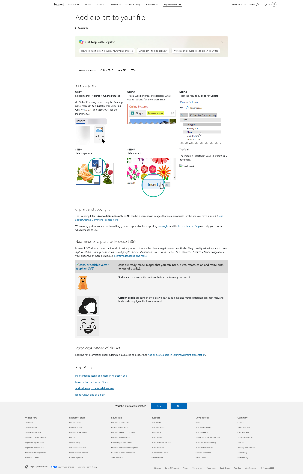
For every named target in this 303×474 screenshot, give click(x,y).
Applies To (83, 27)
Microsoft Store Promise (78, 452)
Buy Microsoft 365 (172, 4)
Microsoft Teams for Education (123, 432)
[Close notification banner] (222, 42)
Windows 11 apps (32, 457)
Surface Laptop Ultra (33, 432)
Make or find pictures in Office (91, 382)
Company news (243, 432)
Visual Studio (201, 457)
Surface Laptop (31, 427)
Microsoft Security (158, 427)
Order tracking (74, 442)
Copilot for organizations (34, 442)
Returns (72, 437)
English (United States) (39, 466)
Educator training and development (124, 447)
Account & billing (132, 4)
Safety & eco (225, 468)
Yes (159, 406)
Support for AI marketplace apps (208, 437)
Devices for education (119, 427)
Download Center (76, 427)
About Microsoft (244, 427)
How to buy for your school (121, 442)
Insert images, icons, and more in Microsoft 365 (101, 375)
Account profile (75, 422)
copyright (163, 226)
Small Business (157, 457)
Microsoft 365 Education (120, 437)
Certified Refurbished (77, 447)
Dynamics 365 (157, 432)
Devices (114, 4)
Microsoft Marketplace (204, 447)
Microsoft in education (119, 422)
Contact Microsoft (172, 468)
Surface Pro (29, 422)
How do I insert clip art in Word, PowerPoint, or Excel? (107, 50)
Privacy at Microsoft (245, 437)
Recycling (237, 468)
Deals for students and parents (123, 452)
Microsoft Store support (78, 432)
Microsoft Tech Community (206, 442)
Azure (198, 422)
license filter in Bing (189, 226)
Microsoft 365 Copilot (160, 452)
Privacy (185, 468)
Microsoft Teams (158, 447)
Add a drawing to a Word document (94, 388)
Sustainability (243, 457)
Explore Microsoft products (35, 452)
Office (88, 4)
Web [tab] (133, 70)
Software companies (203, 452)
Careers (241, 422)
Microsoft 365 (74, 4)
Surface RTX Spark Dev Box (35, 437)
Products (100, 4)
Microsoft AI (156, 422)
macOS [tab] (122, 70)
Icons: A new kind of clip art (90, 394)
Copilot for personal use (34, 447)
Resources (150, 4)
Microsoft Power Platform (161, 442)
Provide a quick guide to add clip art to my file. (195, 50)
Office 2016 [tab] (107, 70)
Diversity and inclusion (246, 447)
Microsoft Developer (203, 427)
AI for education (117, 457)
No (178, 406)
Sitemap (157, 468)
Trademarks (211, 468)
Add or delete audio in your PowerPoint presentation (176, 354)
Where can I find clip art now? (153, 50)
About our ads (250, 468)
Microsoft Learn (202, 432)
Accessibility (242, 452)
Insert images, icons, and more (130, 255)
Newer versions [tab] (86, 70)
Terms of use (197, 468)
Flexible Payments (76, 457)
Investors (241, 442)
